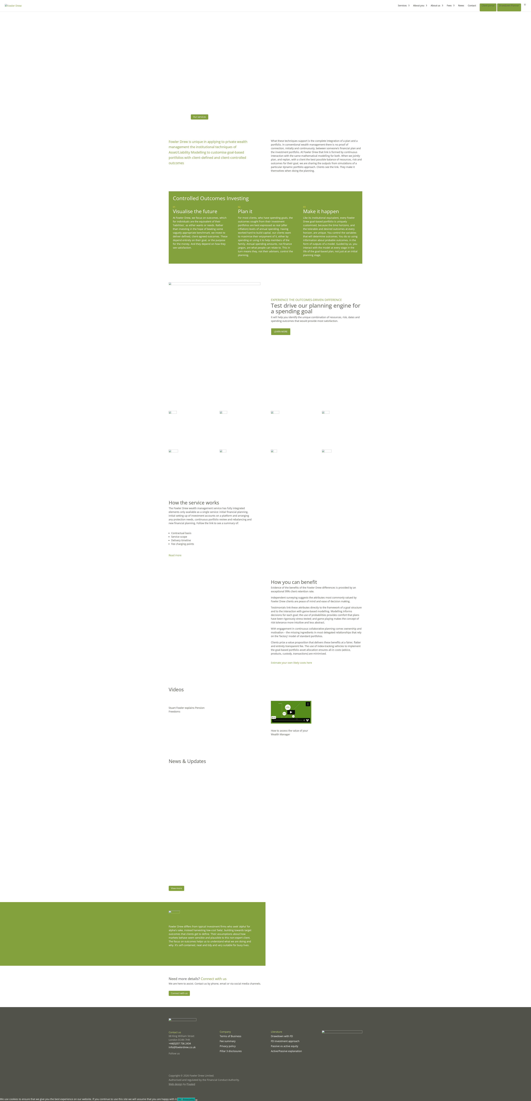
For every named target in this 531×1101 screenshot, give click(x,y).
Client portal (488, 5)
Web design (175, 1084)
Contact (472, 6)
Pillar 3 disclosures (231, 1051)
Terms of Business (230, 1036)
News (461, 6)
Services (402, 6)
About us (435, 6)
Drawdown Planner (509, 5)
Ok (179, 1099)
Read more (175, 555)
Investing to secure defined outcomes (197, 776)
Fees (449, 6)
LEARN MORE (280, 331)
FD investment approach (285, 1041)
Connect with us (179, 993)
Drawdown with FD (282, 1036)
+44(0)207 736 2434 (180, 1043)
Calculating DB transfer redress (193, 844)
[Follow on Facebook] (171, 1063)
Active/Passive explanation (286, 1051)
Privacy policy (228, 1046)
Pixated (191, 1084)
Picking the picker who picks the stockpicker (202, 867)
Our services (199, 116)
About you (418, 6)
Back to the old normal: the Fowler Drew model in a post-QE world (218, 799)
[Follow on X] (176, 1063)
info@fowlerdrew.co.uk (182, 1047)
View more (176, 888)
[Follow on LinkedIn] (182, 1063)
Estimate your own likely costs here (291, 662)
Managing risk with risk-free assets (195, 822)
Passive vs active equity (284, 1046)
